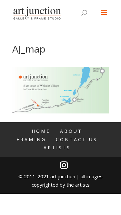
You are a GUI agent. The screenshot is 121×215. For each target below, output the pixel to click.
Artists (57, 147)
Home (41, 131)
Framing (31, 139)
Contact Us (76, 139)
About (71, 131)
